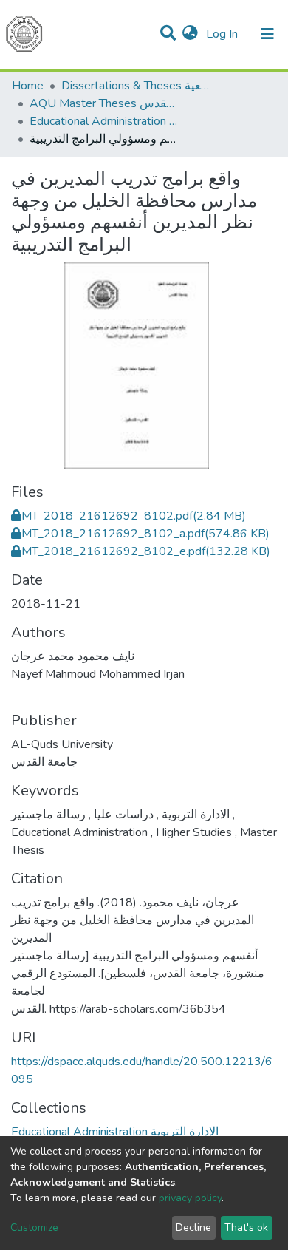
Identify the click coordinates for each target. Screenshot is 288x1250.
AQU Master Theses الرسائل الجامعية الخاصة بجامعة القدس (103, 103)
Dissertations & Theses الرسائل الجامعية (135, 86)
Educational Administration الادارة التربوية (103, 121)
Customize (34, 1227)
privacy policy (190, 1198)
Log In (223, 34)
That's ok (246, 1227)
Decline (193, 1227)
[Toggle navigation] (267, 34)
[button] (190, 34)
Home (28, 86)
